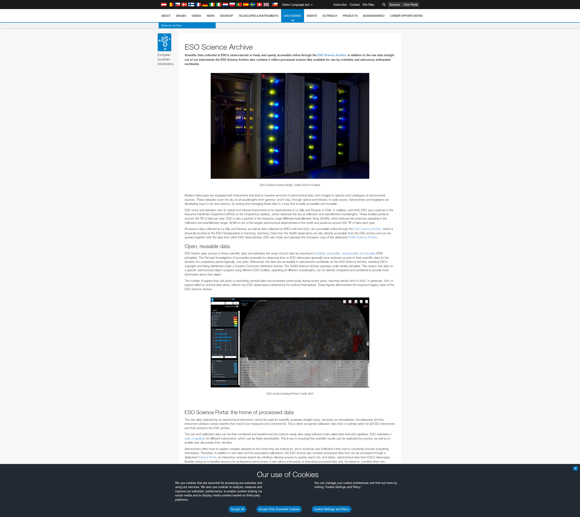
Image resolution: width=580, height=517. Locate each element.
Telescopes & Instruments (258, 15)
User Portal (411, 4)
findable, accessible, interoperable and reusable (345, 253)
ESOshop (226, 15)
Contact (355, 4)
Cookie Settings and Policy (331, 509)
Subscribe (340, 4)
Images (181, 15)
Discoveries (292, 15)
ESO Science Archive (331, 55)
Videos (196, 15)
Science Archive (171, 25)
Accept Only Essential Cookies (279, 509)
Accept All (237, 509)
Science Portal (207, 457)
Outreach (329, 15)
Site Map (368, 4)
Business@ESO (373, 15)
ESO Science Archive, (368, 229)
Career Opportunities (406, 15)
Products (350, 15)
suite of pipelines (195, 438)
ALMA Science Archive (362, 237)
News (211, 15)
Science (394, 4)
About (166, 15)
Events (312, 15)
